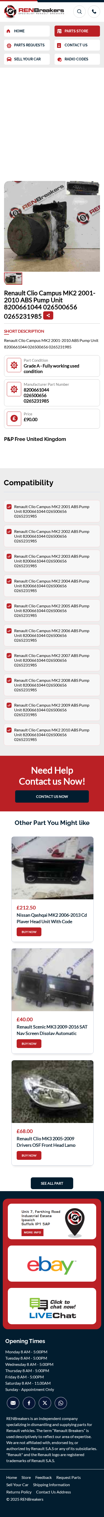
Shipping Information (51, 1484)
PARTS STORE (76, 31)
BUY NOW (29, 932)
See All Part (52, 1183)
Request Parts (68, 1477)
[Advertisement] (52, 121)
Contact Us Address (53, 1491)
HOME (19, 31)
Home (11, 1477)
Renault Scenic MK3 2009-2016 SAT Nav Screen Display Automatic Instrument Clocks (52, 1029)
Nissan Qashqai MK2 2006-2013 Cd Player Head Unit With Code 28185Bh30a (52, 917)
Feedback (43, 1477)
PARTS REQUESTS (29, 45)
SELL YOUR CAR (27, 59)
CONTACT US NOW (52, 796)
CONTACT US (76, 45)
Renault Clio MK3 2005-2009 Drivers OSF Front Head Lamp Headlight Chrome (46, 1141)
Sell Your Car (17, 1484)
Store (26, 1477)
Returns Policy (19, 1491)
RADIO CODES (76, 59)
